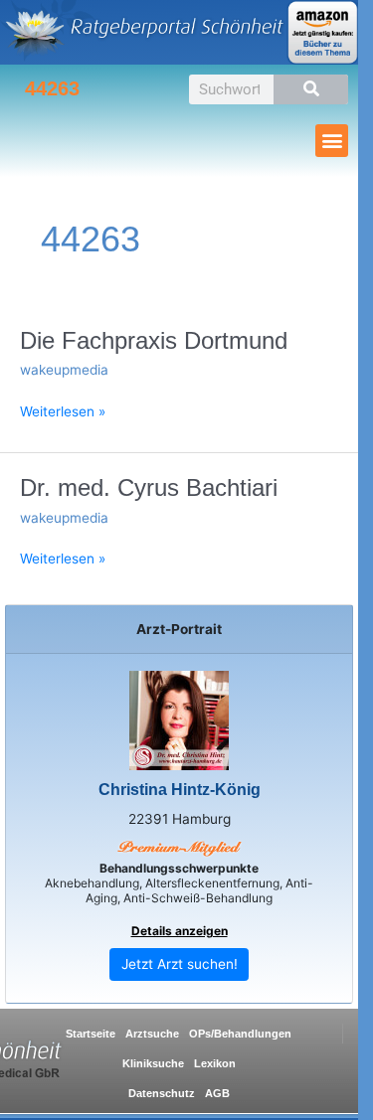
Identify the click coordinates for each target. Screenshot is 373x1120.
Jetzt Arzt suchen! (179, 964)
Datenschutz (161, 1093)
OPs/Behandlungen (240, 1034)
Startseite (90, 1034)
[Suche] (311, 89)
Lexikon (215, 1063)
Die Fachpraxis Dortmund (153, 341)
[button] (331, 140)
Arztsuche (152, 1034)
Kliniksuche (153, 1063)
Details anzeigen (179, 930)
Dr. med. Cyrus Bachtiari (149, 488)
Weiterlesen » (62, 410)
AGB (217, 1093)
